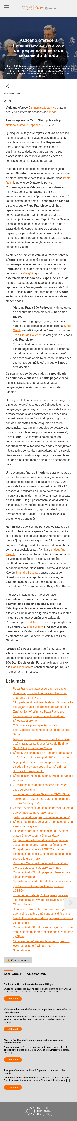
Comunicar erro (18, 960)
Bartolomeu (34, 622)
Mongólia (29, 273)
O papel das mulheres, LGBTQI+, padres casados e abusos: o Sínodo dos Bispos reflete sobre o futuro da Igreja (42, 854)
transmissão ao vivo (43, 107)
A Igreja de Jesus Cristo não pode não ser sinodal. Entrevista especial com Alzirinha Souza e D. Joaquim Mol (39, 767)
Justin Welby (35, 626)
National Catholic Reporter (22, 125)
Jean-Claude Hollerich (27, 335)
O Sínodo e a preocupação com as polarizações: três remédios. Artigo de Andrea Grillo (41, 730)
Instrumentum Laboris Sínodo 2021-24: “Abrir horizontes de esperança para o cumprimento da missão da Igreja (41, 799)
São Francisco (20, 667)
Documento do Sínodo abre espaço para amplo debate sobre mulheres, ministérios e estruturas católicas (43, 932)
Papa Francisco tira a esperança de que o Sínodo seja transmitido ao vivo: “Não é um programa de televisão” (40, 693)
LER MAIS (13, 998)
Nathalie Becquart (27, 572)
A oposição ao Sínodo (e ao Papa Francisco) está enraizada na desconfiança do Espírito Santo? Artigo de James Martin (41, 744)
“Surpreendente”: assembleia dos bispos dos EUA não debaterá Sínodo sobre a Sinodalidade (41, 946)
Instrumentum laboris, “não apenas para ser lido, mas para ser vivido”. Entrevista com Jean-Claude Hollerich (43, 900)
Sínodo (51, 112)
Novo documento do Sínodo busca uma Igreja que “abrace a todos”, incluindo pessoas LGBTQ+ (42, 886)
